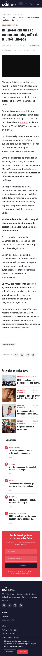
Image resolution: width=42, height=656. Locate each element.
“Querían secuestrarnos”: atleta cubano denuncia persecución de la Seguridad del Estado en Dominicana (21, 454)
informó (24, 122)
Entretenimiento (8, 620)
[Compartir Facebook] (16, 354)
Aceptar (23, 652)
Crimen (12, 464)
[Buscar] (31, 4)
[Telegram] (21, 605)
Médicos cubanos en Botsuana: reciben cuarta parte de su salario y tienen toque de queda (28, 384)
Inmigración (14, 448)
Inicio (4, 14)
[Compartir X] (22, 354)
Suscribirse (21, 566)
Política (13, 480)
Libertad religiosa (8, 344)
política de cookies (17, 646)
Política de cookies (8, 634)
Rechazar (10, 652)
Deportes (5, 616)
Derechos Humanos (14, 14)
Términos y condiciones (10, 637)
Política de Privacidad (10, 630)
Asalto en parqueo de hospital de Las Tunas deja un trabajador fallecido (22, 469)
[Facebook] (4, 605)
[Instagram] (15, 605)
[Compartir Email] (33, 354)
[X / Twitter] (9, 605)
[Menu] (37, 3)
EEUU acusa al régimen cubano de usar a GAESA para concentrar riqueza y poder (22, 502)
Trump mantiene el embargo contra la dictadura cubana (21, 484)
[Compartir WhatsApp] (27, 354)
